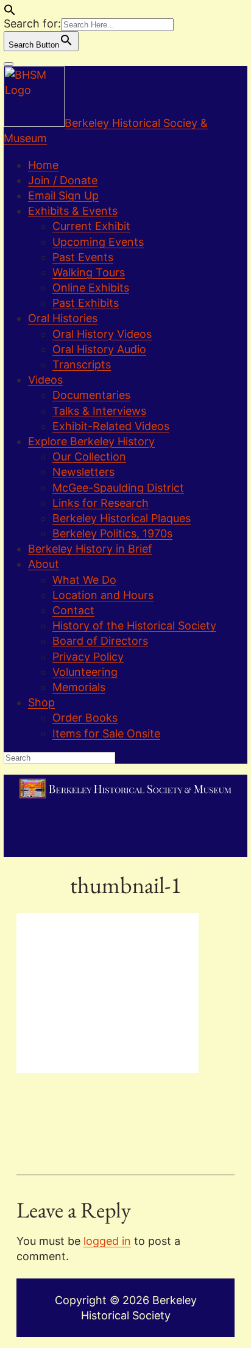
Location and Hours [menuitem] (103, 595)
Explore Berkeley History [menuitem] (91, 441)
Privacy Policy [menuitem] (88, 656)
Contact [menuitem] (73, 610)
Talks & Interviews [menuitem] (99, 410)
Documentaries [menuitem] (91, 395)
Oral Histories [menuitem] (62, 318)
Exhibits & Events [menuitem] (73, 210)
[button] (10, 11)
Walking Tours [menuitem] (88, 272)
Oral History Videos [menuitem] (102, 334)
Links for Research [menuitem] (100, 503)
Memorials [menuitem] (78, 687)
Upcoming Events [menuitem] (98, 241)
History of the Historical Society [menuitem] (134, 625)
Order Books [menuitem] (85, 717)
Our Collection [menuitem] (89, 456)
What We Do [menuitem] (84, 579)
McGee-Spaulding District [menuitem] (118, 487)
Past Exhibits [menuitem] (85, 302)
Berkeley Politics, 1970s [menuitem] (112, 533)
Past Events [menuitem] (82, 257)
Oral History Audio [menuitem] (99, 349)
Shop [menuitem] (41, 702)
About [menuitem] (43, 563)
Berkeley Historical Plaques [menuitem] (121, 518)
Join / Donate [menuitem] (62, 180)
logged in (107, 1241)
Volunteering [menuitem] (85, 671)
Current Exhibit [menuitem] (91, 226)
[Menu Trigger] (8, 64)
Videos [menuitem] (45, 379)
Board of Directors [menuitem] (100, 640)
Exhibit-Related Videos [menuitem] (110, 426)
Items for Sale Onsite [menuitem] (106, 733)
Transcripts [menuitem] (81, 364)
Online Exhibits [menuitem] (90, 287)
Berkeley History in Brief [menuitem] (90, 548)
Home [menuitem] (43, 165)
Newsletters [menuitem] (83, 471)
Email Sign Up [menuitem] (63, 195)
